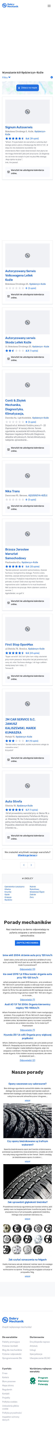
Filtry (5, 77)
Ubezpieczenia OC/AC (40, 1358)
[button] (13, 1407)
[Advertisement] (27, 41)
